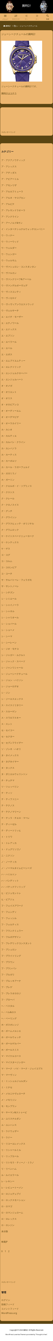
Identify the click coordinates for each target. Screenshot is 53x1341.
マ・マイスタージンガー (13, 1062)
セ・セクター (7, 736)
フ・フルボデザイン (11, 936)
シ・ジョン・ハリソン (12, 680)
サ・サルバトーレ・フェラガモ (16, 579)
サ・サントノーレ (10, 586)
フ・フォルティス (10, 924)
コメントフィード (10, 1308)
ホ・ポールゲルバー (11, 1043)
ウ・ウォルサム (9, 260)
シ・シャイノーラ (10, 604)
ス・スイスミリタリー (12, 705)
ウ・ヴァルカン (9, 272)
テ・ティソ (6, 792)
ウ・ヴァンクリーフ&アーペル (16, 279)
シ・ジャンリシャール (12, 667)
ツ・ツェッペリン (10, 786)
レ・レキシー (7, 1181)
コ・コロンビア (9, 567)
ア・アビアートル (10, 178)
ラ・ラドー (6, 1137)
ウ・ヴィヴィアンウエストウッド (17, 304)
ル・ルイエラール (10, 1174)
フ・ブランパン (9, 968)
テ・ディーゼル (9, 824)
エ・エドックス (9, 329)
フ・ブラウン (7, 962)
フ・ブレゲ (6, 987)
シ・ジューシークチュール (14, 673)
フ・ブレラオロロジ (11, 993)
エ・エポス (6, 354)
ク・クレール (7, 498)
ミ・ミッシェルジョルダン (14, 1081)
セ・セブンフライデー (12, 742)
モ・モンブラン (9, 1106)
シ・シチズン (7, 592)
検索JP (4, 1241)
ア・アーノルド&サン (12, 222)
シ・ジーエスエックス (12, 698)
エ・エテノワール (10, 323)
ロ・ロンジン (7, 1225)
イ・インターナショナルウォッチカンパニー (23, 229)
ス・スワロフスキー (11, 717)
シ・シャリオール (10, 617)
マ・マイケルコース (11, 1055)
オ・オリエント (9, 391)
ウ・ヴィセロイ (9, 297)
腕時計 (8, 26)
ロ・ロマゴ (6, 1206)
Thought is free (41, 1334)
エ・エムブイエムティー (13, 360)
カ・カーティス (9, 454)
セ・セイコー (7, 730)
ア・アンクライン (10, 216)
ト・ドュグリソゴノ (11, 849)
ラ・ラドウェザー (10, 1131)
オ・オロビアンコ (10, 404)
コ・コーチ (6, 573)
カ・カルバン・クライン (13, 442)
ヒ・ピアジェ (7, 899)
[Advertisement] (23, 119)
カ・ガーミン (7, 479)
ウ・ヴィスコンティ (11, 291)
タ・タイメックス (10, 755)
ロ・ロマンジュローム (12, 1212)
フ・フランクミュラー (12, 930)
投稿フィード (7, 1304)
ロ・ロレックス (9, 1218)
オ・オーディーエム (11, 410)
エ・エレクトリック (11, 366)
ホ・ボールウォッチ (11, 1037)
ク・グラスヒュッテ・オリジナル (17, 523)
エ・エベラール (9, 341)
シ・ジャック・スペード (13, 661)
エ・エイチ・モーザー (12, 316)
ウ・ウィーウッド (10, 241)
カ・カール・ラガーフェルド (15, 467)
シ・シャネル (7, 611)
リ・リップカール (10, 1156)
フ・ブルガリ (7, 974)
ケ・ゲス (5, 548)
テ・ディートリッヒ (11, 830)
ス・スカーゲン (9, 711)
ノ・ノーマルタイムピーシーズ (16, 868)
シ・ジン (5, 692)
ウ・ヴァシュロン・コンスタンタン (18, 266)
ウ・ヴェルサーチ (10, 310)
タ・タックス (7, 767)
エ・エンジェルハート (12, 379)
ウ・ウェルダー (9, 247)
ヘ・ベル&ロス (8, 1012)
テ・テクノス (7, 805)
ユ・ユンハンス (9, 1124)
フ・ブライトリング (11, 955)
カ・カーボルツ (9, 460)
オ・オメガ (6, 385)
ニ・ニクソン (7, 855)
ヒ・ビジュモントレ (11, 893)
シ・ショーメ (7, 629)
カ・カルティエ (9, 435)
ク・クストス (7, 492)
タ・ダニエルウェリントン (14, 774)
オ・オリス (6, 398)
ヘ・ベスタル (7, 1005)
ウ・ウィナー (7, 235)
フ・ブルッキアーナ (11, 980)
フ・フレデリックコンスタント (16, 943)
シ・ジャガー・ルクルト (13, 655)
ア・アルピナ (7, 204)
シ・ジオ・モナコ (10, 648)
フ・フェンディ (9, 911)
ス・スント (6, 723)
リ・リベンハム (9, 1168)
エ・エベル (6, 348)
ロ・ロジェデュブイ (11, 1193)
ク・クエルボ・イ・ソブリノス (16, 485)
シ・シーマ (6, 636)
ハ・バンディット (10, 880)
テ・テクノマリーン (11, 811)
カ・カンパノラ (9, 448)
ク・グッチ (6, 510)
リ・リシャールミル (11, 1149)
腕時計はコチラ (9, 93)
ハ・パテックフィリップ (13, 886)
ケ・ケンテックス (10, 542)
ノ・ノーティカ (9, 861)
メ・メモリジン (9, 1099)
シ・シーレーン (9, 642)
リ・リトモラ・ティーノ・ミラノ (17, 1162)
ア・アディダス (9, 172)
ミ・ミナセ (6, 1087)
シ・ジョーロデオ (10, 686)
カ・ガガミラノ (9, 473)
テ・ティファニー (10, 799)
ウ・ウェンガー (9, 254)
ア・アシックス (9, 166)
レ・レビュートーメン (12, 1187)
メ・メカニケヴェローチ (13, 1093)
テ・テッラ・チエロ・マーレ (15, 817)
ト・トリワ (6, 836)
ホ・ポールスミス (10, 1049)
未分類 (4, 1231)
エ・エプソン (7, 335)
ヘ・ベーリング (9, 1018)
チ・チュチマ (7, 780)
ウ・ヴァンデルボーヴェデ (14, 285)
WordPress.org (9, 1313)
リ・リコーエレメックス (13, 1143)
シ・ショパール (9, 623)
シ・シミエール (9, 598)
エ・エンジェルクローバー (14, 373)
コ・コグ (5, 554)
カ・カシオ (6, 429)
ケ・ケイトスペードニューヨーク (17, 536)
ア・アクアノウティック (13, 160)
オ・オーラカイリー (11, 423)
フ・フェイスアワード (12, 905)
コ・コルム (6, 561)
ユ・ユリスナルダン (11, 1118)
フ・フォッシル (9, 918)
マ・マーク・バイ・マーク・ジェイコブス (22, 1068)
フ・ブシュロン (9, 949)
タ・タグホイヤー (10, 761)
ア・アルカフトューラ (12, 191)
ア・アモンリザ (9, 185)
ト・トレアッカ (9, 842)
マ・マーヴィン (9, 1074)
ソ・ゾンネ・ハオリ (11, 749)
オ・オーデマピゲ (10, 416)
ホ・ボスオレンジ (10, 1024)
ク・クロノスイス (10, 504)
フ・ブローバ (7, 999)
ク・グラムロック (10, 529)
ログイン (5, 1300)
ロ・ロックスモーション (13, 1200)
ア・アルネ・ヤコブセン (13, 197)
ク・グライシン (9, 517)
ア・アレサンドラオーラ (13, 210)
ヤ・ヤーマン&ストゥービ (14, 1112)
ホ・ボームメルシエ (11, 1030)
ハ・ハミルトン (9, 874)
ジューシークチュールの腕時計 (18, 34)
